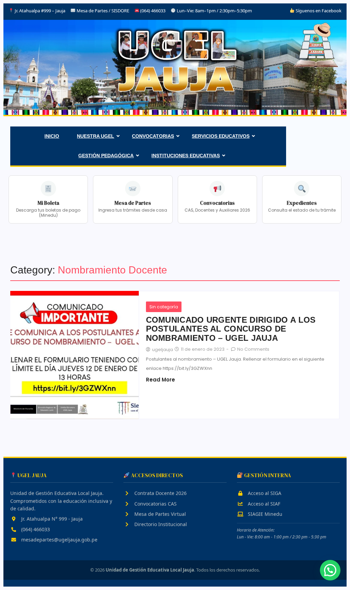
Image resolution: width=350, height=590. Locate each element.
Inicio (51, 136)
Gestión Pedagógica (106, 155)
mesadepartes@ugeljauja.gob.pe (58, 539)
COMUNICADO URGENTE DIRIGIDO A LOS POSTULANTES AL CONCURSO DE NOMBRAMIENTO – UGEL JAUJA (231, 329)
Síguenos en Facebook (318, 11)
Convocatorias (153, 136)
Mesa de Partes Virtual (159, 514)
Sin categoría (163, 307)
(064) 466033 (35, 529)
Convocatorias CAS (155, 503)
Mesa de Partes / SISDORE (103, 11)
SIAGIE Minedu (264, 514)
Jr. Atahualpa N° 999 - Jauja (51, 518)
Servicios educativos (221, 136)
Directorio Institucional (160, 524)
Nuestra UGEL (95, 136)
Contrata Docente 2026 (160, 493)
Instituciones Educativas (185, 155)
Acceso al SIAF (263, 503)
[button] (330, 570)
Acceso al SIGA (263, 493)
